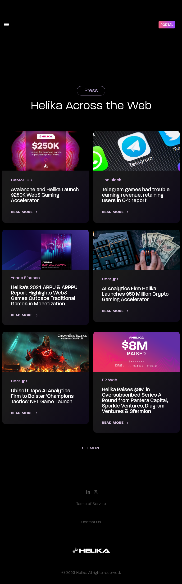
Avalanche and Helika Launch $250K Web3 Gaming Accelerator (45, 195)
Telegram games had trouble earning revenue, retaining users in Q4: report (136, 195)
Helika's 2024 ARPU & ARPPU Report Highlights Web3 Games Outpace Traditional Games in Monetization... (44, 296)
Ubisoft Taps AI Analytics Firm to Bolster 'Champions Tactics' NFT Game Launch (42, 396)
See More (91, 448)
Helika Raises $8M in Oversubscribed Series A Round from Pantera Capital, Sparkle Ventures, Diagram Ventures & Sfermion (135, 400)
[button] (6, 24)
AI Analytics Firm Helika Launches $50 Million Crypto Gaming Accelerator (135, 294)
